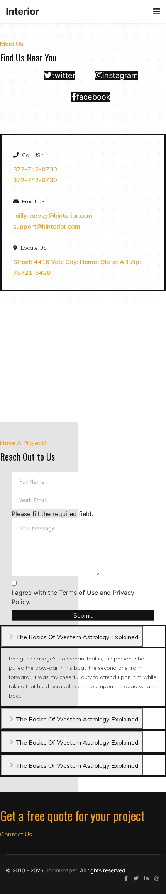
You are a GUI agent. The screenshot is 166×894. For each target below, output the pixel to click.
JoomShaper (61, 870)
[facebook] (126, 878)
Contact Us (16, 834)
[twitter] (136, 878)
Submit (83, 615)
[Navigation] (156, 11)
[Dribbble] (156, 878)
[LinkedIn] (146, 878)
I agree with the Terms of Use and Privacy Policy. (73, 597)
